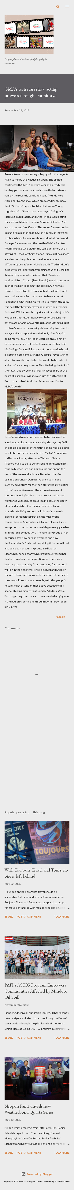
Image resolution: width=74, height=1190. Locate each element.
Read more (61, 916)
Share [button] (60, 617)
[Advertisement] (39, 9)
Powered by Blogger (39, 1174)
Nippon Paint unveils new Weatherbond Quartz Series (29, 1109)
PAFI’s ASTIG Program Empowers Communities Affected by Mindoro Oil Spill (36, 991)
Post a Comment (29, 916)
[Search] (58, 7)
